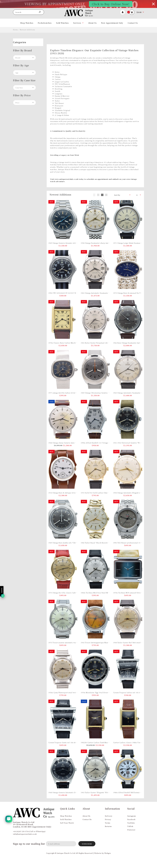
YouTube (131, 823)
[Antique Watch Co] (78, 16)
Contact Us (87, 819)
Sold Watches (66, 819)
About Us (86, 816)
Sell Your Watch (67, 823)
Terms (107, 823)
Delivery (108, 816)
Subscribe (87, 844)
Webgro (107, 853)
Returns (108, 826)
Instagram (131, 816)
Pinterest (131, 830)
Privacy (108, 819)
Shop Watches (66, 816)
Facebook (131, 819)
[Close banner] (153, 4)
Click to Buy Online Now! (110, 4)
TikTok (130, 826)
